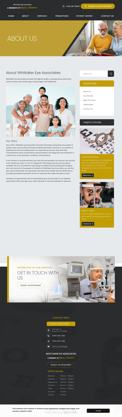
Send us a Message (59, 346)
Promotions (61, 16)
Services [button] (42, 16)
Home (11, 16)
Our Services (88, 96)
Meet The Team (89, 100)
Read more (87, 175)
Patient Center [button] (84, 16)
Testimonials (88, 104)
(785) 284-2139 (58, 336)
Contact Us (107, 16)
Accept (98, 411)
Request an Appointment (31, 285)
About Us (87, 91)
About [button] (25, 16)
